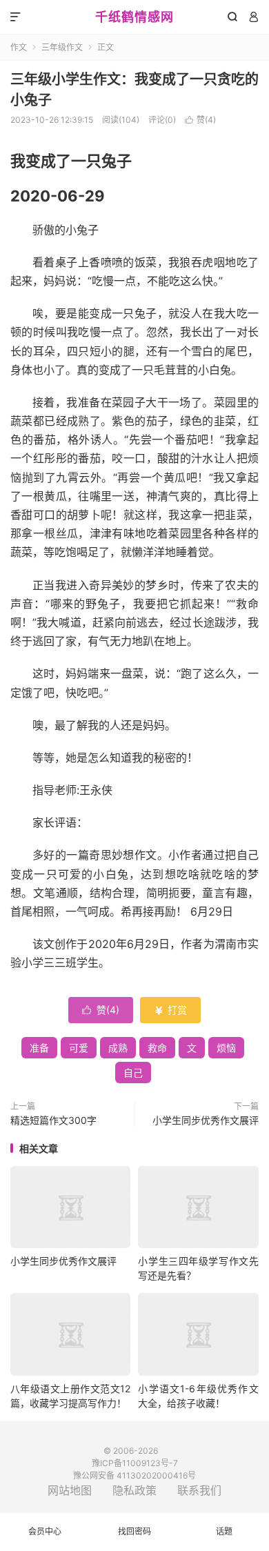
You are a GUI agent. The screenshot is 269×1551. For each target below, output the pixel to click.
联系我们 (199, 1490)
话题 (224, 1531)
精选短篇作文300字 (53, 1120)
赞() (200, 120)
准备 (39, 1048)
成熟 (118, 1048)
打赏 (170, 1010)
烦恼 (226, 1048)
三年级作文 (62, 47)
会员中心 (44, 1531)
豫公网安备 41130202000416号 (134, 1475)
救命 (157, 1048)
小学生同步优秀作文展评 (205, 1120)
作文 (18, 47)
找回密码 (134, 1531)
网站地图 (70, 1490)
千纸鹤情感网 (134, 17)
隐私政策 (134, 1490)
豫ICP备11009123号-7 (135, 1463)
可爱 (78, 1048)
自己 (133, 1072)
